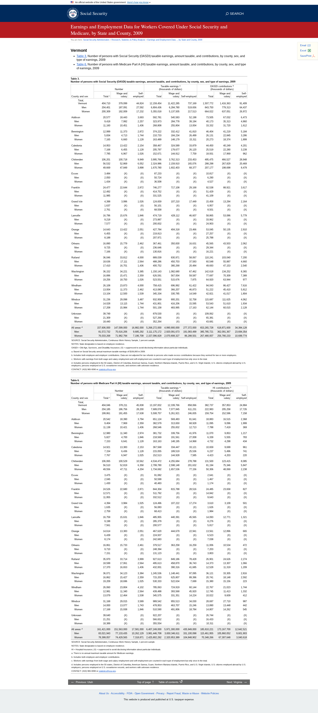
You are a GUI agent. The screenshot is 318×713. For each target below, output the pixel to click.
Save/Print (305, 56)
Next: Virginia (234, 682)
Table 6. (82, 64)
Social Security (93, 13)
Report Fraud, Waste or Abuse (183, 693)
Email (303, 45)
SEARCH (237, 13)
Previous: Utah (84, 682)
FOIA (129, 693)
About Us (104, 693)
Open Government (144, 693)
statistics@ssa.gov (107, 369)
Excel (303, 50)
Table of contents (168, 682)
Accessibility (118, 693)
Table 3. (82, 56)
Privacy (160, 693)
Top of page (144, 682)
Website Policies (210, 693)
